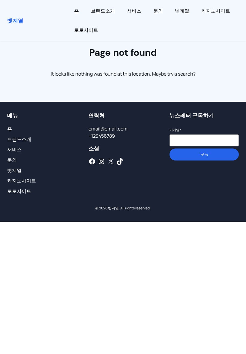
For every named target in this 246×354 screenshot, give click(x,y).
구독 (204, 154)
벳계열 (15, 20)
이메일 (176, 130)
